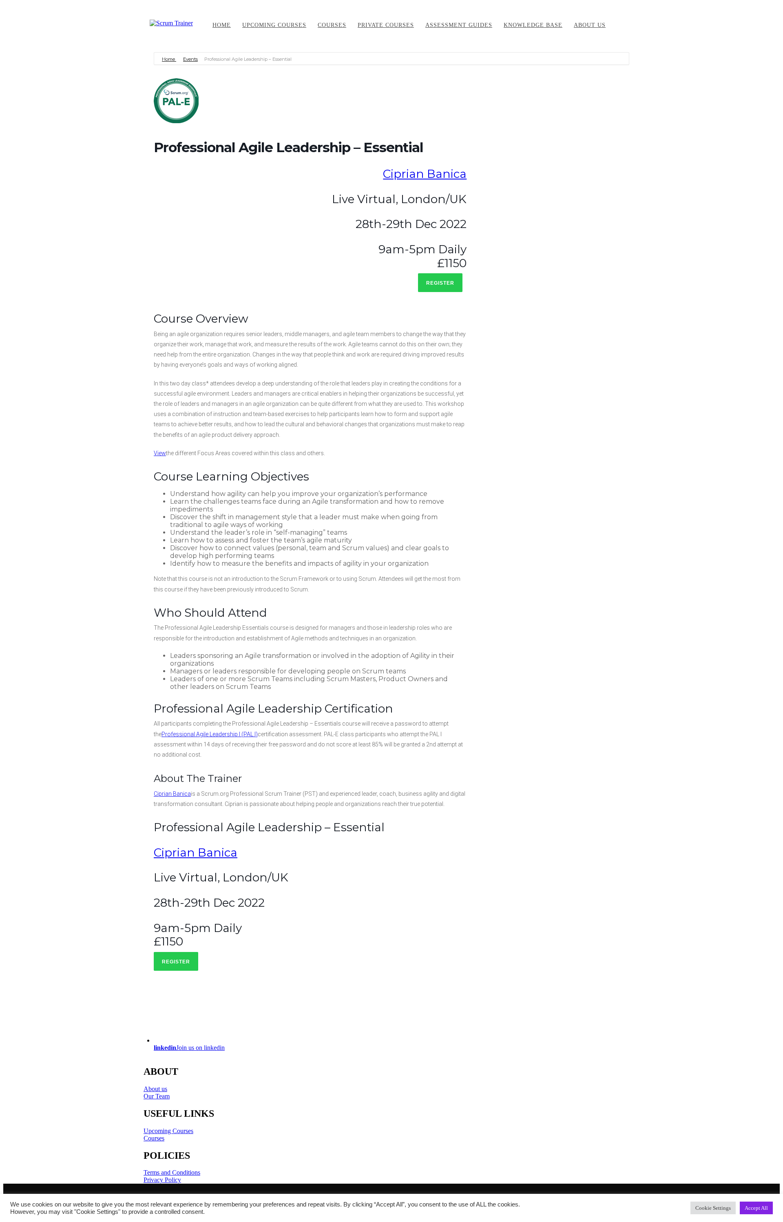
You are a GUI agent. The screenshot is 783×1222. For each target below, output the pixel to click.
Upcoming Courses (168, 1130)
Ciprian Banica (425, 174)
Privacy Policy (162, 1179)
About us (155, 1088)
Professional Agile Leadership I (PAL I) (209, 734)
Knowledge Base (533, 25)
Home (221, 25)
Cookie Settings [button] (713, 1208)
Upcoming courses (274, 25)
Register (440, 283)
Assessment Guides (458, 25)
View (160, 453)
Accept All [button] (756, 1208)
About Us (590, 25)
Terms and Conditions (172, 1172)
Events (190, 59)
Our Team (157, 1096)
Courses (332, 25)
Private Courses (386, 25)
